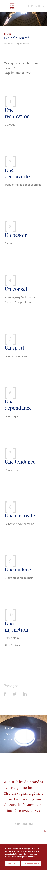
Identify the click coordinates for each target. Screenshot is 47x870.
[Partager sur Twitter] (15, 694)
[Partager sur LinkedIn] (25, 694)
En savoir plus (31, 863)
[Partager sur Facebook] (5, 694)
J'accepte (13, 863)
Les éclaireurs (15, 734)
